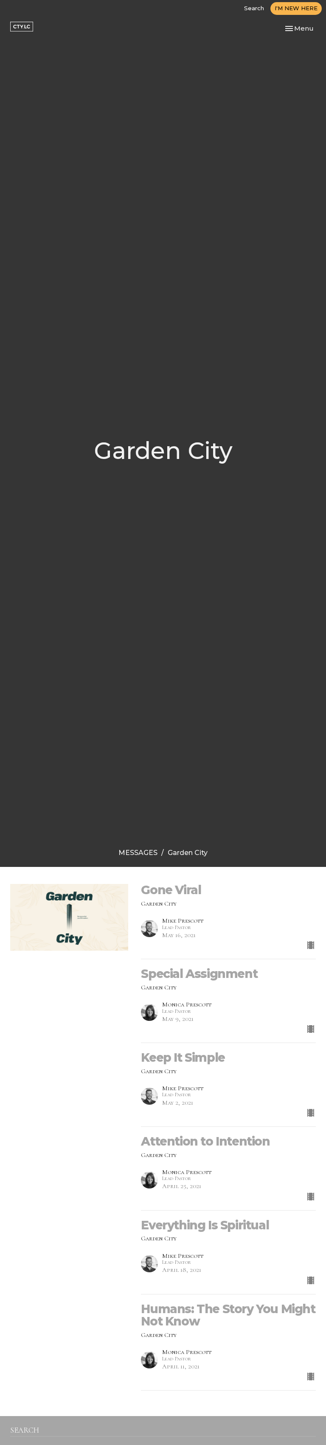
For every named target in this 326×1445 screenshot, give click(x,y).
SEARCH (24, 1430)
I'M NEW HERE (296, 8)
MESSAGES (137, 853)
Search (254, 8)
